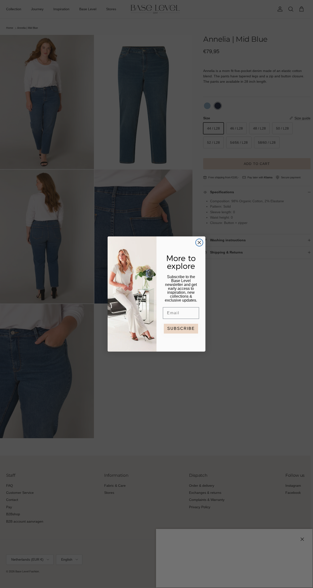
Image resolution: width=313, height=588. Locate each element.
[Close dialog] (199, 242)
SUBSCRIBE (181, 328)
